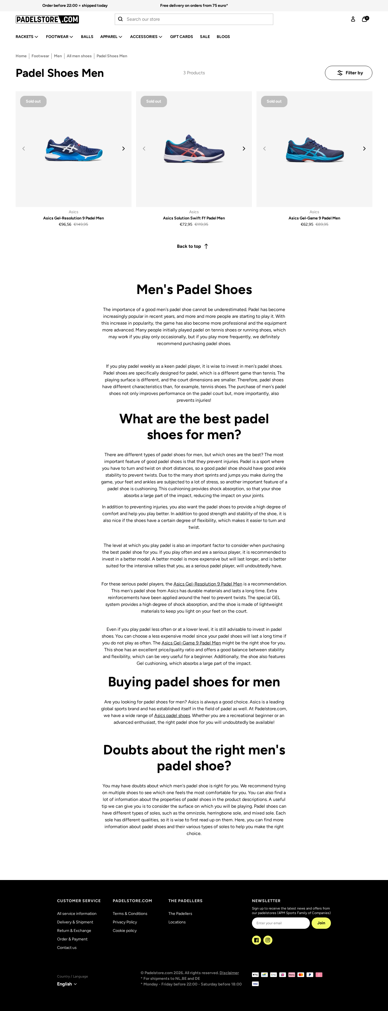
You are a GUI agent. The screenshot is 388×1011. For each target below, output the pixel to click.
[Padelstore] (55, 19)
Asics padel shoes (172, 715)
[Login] (353, 19)
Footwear (57, 36)
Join (321, 923)
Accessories (144, 36)
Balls (87, 36)
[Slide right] (123, 148)
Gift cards (181, 36)
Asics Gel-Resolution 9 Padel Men (208, 584)
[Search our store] (120, 19)
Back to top (189, 246)
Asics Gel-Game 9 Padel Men (191, 643)
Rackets (25, 36)
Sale (205, 36)
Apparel (109, 36)
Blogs (223, 36)
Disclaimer (229, 972)
